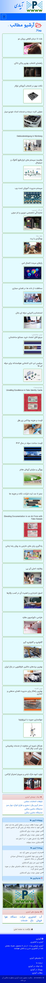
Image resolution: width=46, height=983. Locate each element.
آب (40, 917)
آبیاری (19, 6)
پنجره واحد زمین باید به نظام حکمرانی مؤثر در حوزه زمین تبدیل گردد (23, 867)
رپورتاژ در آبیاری (36, 969)
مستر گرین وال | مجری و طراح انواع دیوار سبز (24, 805)
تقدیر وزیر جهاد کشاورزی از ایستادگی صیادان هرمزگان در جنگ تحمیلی (26, 857)
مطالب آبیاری (37, 973)
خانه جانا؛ (36, 237)
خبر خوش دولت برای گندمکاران (31, 831)
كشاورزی (32, 917)
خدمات (24, 920)
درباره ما (39, 962)
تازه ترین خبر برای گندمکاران (32, 863)
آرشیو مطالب (23, 25)
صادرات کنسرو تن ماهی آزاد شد (31, 852)
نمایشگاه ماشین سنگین (33, 809)
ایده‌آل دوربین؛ (26, 211)
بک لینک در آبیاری (35, 966)
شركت (22, 917)
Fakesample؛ (24, 389)
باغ (31, 920)
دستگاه (13, 917)
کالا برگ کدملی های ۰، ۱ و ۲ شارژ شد (29, 838)
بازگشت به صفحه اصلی (22, 929)
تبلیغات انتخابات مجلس (33, 801)
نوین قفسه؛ (24, 691)
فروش (39, 920)
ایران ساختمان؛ (25, 336)
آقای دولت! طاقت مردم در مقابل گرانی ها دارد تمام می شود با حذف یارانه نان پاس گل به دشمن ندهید (23, 826)
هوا (6, 917)
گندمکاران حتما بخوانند (34, 842)
